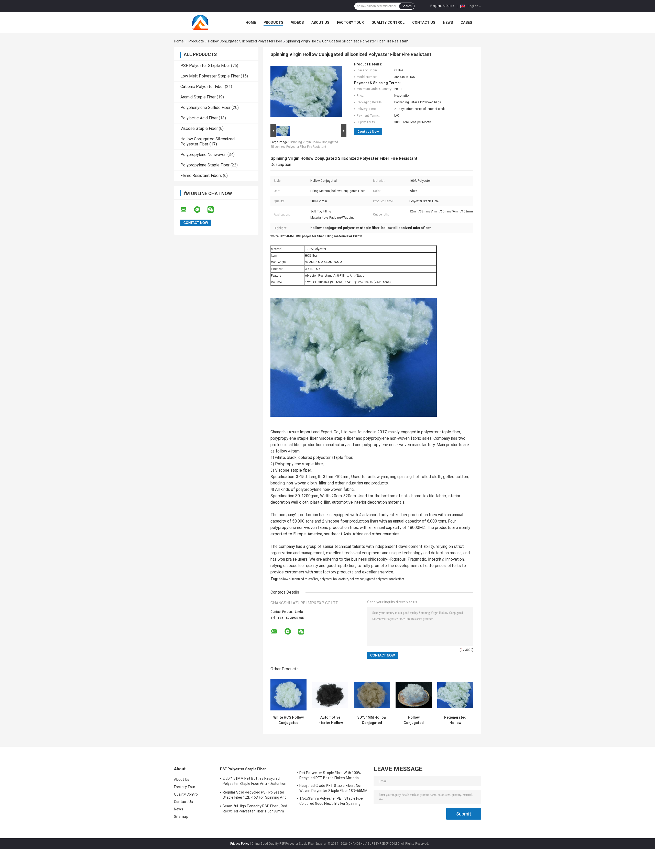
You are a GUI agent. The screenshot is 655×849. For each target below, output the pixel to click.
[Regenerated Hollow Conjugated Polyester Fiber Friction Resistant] (455, 695)
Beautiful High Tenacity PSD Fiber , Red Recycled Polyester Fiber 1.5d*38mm (255, 808)
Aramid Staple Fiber (198, 97)
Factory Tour (350, 22)
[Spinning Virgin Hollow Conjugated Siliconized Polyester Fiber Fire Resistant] (306, 92)
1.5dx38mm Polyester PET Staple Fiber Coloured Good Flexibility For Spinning (331, 801)
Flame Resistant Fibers (201, 175)
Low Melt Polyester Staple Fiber (210, 76)
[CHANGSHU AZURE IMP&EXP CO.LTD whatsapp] (200, 209)
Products (273, 22)
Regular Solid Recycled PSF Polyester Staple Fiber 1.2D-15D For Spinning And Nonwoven (255, 795)
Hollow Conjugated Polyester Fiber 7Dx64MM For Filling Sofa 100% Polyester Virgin (413, 720)
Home (251, 22)
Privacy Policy (239, 843)
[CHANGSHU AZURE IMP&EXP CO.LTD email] (186, 209)
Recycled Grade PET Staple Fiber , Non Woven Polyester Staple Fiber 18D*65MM (333, 788)
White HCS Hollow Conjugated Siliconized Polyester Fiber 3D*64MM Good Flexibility (288, 720)
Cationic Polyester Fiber (202, 86)
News (448, 22)
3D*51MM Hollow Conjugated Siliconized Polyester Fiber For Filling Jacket (372, 720)
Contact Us (423, 22)
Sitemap (181, 816)
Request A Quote (442, 6)
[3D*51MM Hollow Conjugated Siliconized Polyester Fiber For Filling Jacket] (372, 695)
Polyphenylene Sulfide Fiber (205, 107)
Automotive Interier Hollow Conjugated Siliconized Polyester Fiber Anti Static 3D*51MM (330, 720)
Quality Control (388, 22)
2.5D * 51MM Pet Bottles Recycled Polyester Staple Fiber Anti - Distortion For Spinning (254, 781)
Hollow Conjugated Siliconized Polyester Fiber (245, 41)
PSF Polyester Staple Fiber (205, 65)
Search (407, 6)
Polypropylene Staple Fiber (205, 165)
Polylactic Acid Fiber (199, 118)
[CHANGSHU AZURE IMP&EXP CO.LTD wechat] (214, 209)
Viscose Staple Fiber (199, 128)
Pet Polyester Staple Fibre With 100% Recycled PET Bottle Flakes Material (330, 775)
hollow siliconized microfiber (298, 579)
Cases (466, 22)
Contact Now (368, 131)
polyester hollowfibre (334, 579)
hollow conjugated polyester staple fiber (377, 579)
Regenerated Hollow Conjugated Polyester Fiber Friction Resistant (455, 720)
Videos (297, 22)
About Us (320, 22)
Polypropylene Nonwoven (203, 154)
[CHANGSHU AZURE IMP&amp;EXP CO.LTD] (202, 22)
